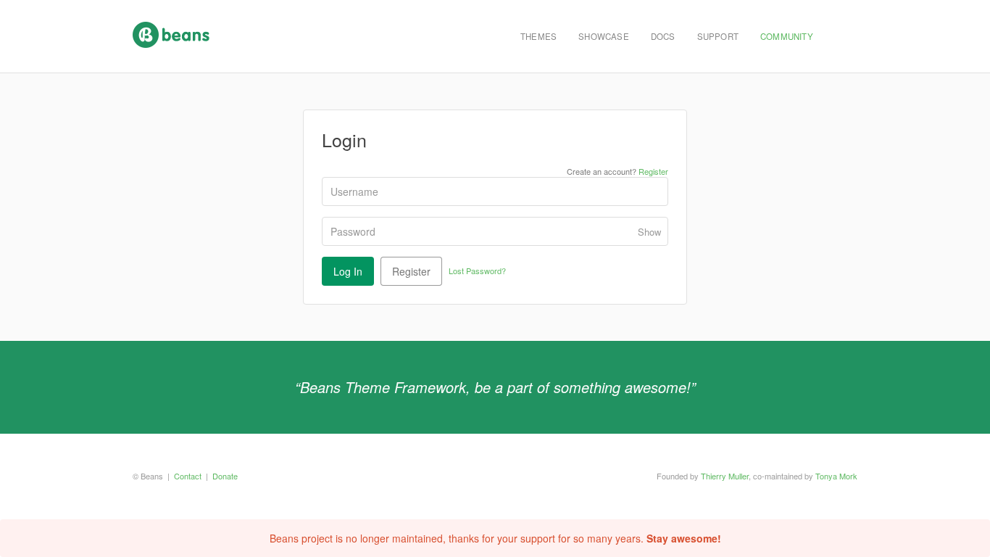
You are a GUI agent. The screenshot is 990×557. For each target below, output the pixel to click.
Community (786, 36)
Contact (187, 476)
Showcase (603, 36)
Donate (225, 476)
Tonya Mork (836, 476)
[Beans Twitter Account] (840, 36)
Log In (347, 271)
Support (718, 36)
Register (653, 171)
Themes (538, 36)
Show (649, 231)
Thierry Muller (725, 476)
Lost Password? (477, 270)
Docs (663, 36)
